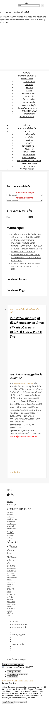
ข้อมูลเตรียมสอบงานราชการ (29, 108)
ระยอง (12, 573)
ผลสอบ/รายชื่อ (29, 102)
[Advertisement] (27, 356)
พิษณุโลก (10, 571)
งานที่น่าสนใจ (29, 81)
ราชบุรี (9, 575)
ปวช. (9, 553)
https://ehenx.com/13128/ (23, 383)
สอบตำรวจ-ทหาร (29, 93)
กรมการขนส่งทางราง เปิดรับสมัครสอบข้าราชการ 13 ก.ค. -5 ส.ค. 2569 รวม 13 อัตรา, (26, 258)
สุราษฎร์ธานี (11, 602)
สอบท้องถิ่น (29, 96)
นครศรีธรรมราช (11, 524)
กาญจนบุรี (10, 512)
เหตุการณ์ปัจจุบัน (29, 105)
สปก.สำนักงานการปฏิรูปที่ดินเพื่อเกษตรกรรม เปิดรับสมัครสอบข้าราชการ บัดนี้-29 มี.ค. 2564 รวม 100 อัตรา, (27, 327)
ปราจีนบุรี (9, 538)
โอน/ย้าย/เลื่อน (29, 99)
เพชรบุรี (9, 615)
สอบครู (29, 90)
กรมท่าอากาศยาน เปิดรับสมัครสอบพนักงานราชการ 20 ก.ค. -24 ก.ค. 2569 (26, 266)
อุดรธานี (14, 604)
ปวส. (10, 556)
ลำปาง (9, 577)
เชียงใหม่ (10, 613)
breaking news (29, 111)
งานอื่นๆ (29, 87)
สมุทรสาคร (10, 584)
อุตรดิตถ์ (9, 606)
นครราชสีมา (11, 521)
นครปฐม (14, 519)
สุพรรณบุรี (10, 599)
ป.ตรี (10, 532)
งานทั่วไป (29, 84)
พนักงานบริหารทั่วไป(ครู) (11, 563)
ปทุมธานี (10, 536)
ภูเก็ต (14, 570)
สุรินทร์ (9, 604)
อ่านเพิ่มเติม (15, 472)
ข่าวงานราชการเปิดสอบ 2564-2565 (14, 12)
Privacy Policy (27, 116)
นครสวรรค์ (10, 526)
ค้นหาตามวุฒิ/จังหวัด (27, 75)
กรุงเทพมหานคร (19, 508)
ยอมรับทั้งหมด (8, 702)
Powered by (17, 681)
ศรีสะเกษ (14, 577)
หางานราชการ (27, 78)
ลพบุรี (13, 575)
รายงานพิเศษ (29, 113)
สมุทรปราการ (11, 582)
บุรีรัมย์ (14, 528)
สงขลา (9, 580)
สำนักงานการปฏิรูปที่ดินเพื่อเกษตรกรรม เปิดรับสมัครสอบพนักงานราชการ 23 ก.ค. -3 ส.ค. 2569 (26, 243)
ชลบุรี (9, 519)
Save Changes (20, 702)
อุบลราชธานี (11, 608)
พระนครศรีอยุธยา (12, 568)
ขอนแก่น (10, 515)
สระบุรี (9, 586)
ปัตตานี (15, 557)
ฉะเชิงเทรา (10, 517)
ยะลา (8, 573)
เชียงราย (9, 610)
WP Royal (22, 659)
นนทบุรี (9, 528)
